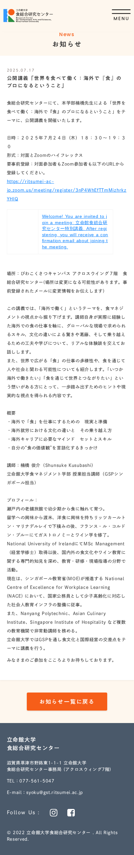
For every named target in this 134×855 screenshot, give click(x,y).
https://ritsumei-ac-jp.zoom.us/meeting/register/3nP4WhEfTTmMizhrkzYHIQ (67, 190)
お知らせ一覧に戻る (67, 701)
